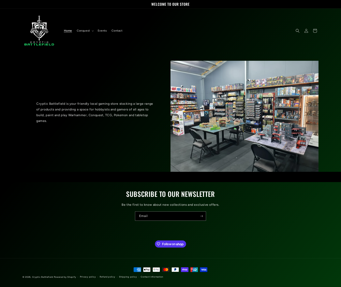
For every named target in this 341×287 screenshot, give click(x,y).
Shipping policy (128, 277)
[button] (84, 31)
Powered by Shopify (65, 277)
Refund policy (107, 277)
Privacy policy (88, 277)
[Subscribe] (201, 216)
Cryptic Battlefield (42, 277)
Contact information (152, 277)
